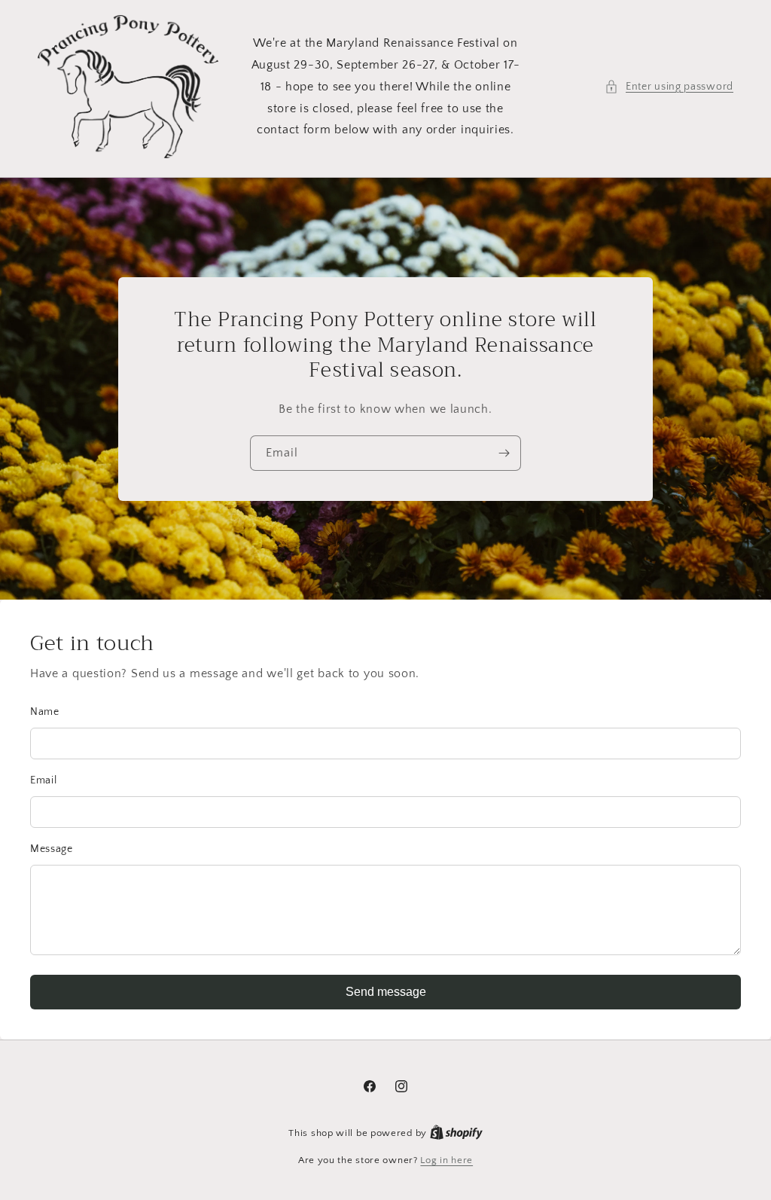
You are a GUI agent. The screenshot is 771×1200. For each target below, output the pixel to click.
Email (43, 780)
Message (51, 849)
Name (44, 712)
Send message (386, 991)
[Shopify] (456, 1133)
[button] (669, 87)
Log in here (446, 1160)
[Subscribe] (503, 453)
